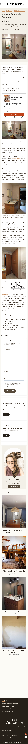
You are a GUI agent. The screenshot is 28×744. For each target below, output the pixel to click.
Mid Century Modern (19, 11)
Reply (6, 414)
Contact (4, 733)
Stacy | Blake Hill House (11, 400)
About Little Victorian (7, 730)
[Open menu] (27, 4)
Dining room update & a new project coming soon (14, 531)
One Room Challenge (5, 292)
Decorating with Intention (9, 711)
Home (3, 11)
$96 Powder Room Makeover (14, 612)
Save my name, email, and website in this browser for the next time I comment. (14, 384)
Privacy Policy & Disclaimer (9, 735)
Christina (6, 21)
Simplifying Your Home (8, 706)
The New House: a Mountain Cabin (14, 572)
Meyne (23, 742)
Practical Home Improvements (10, 704)
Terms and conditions (7, 738)
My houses (9, 11)
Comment (7, 349)
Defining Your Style (7, 709)
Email (6, 379)
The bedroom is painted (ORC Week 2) (14, 652)
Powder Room (16, 159)
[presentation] (14, 511)
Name (6, 371)
